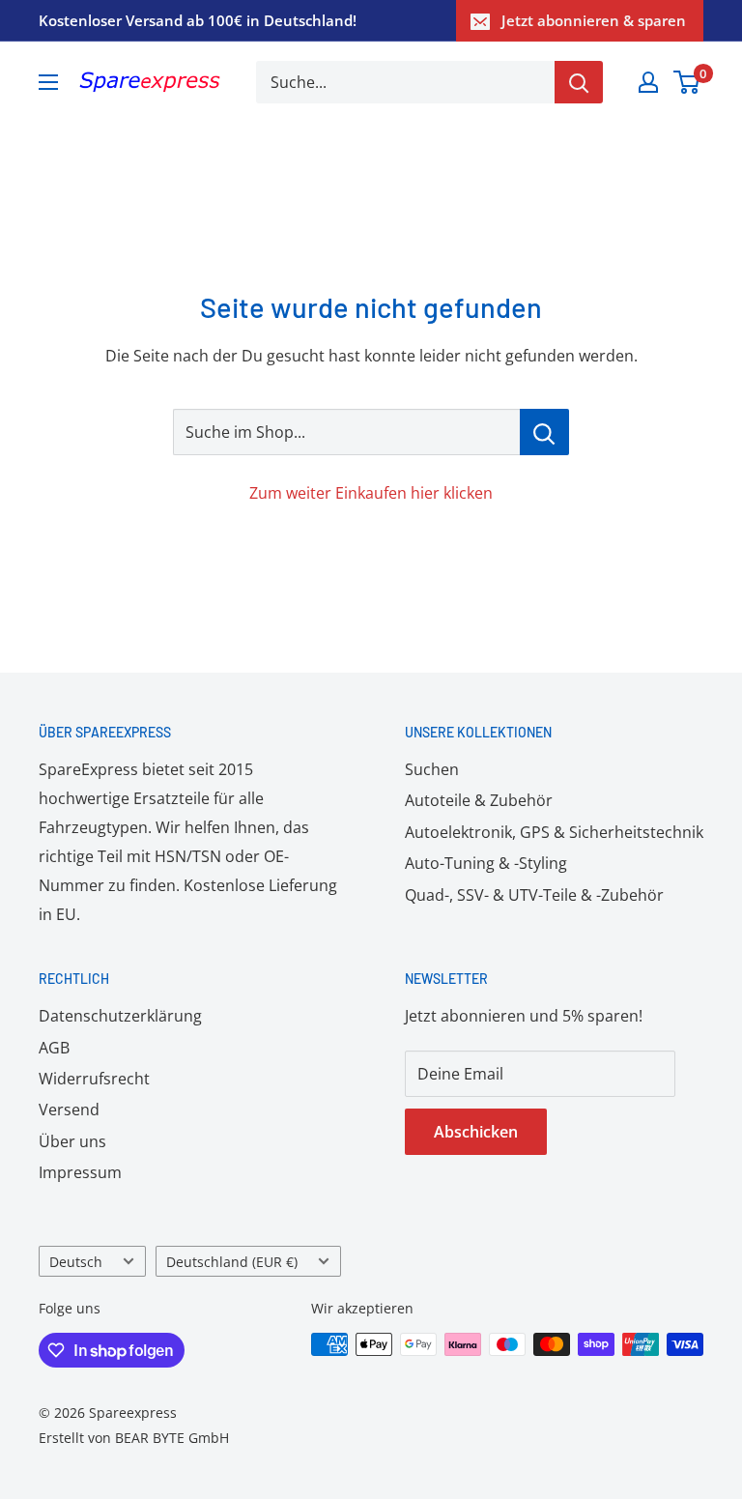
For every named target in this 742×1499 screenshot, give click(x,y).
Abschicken (476, 1131)
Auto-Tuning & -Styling (486, 863)
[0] (687, 82)
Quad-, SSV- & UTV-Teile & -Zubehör (534, 895)
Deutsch (75, 1262)
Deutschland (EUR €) (232, 1262)
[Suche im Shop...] (544, 432)
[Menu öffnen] (48, 82)
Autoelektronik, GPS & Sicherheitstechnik (554, 832)
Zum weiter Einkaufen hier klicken (371, 493)
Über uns (72, 1141)
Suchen (432, 769)
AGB (54, 1047)
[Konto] (648, 82)
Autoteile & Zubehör (479, 800)
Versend (69, 1109)
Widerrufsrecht (94, 1078)
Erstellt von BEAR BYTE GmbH (134, 1437)
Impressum (80, 1172)
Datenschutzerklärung (120, 1015)
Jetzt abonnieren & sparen (593, 20)
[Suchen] (579, 82)
